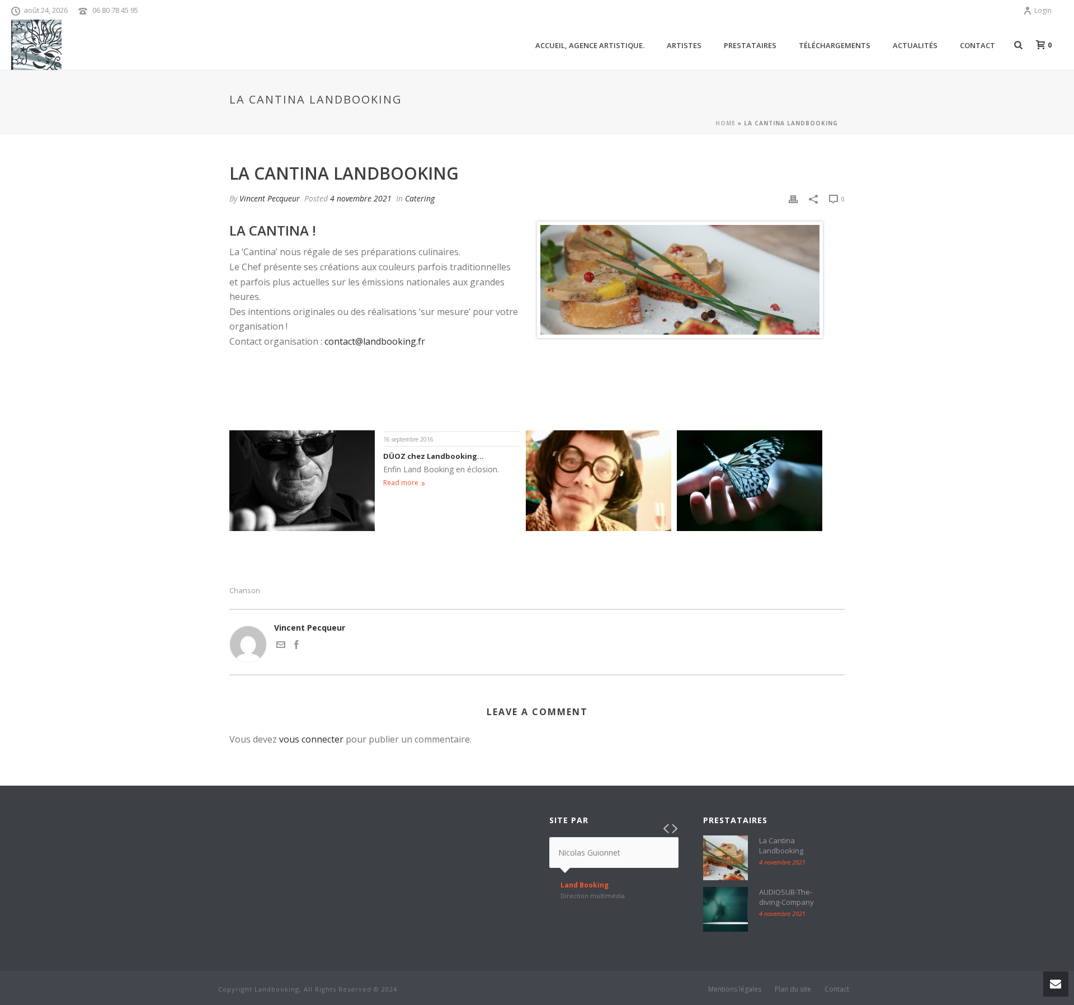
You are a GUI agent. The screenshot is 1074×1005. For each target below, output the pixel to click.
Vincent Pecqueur (269, 198)
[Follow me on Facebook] (296, 646)
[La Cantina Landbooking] (725, 857)
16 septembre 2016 (408, 439)
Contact (977, 45)
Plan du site (793, 989)
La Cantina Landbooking (781, 845)
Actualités (915, 45)
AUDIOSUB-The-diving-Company (786, 897)
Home (725, 123)
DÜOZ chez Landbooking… (433, 456)
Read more (400, 482)
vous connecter (311, 739)
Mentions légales (734, 989)
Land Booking (584, 885)
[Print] (793, 198)
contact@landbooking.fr (374, 341)
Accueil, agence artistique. (589, 45)
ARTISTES (684, 45)
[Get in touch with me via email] (280, 646)
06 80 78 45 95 (115, 10)
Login (1043, 10)
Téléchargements (834, 45)
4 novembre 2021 (361, 198)
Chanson (244, 590)
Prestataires (750, 45)
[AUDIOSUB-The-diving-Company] (725, 909)
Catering (420, 198)
